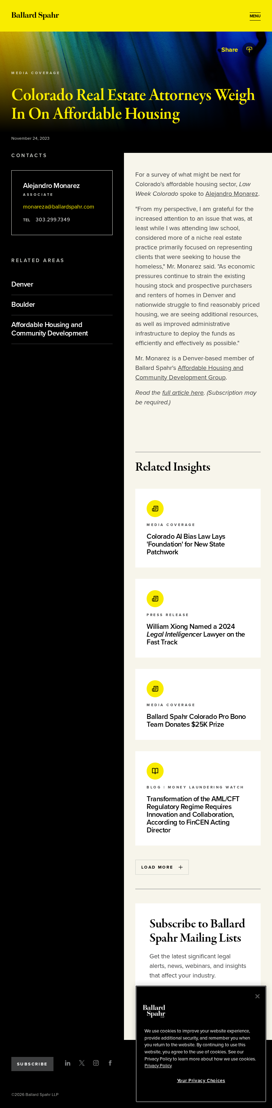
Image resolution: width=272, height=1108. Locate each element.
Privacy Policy (158, 1066)
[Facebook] (110, 1063)
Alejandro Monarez (231, 194)
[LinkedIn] (67, 1063)
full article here (183, 393)
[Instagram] (96, 1063)
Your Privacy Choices (201, 1081)
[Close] (257, 996)
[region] (201, 1044)
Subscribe (32, 1064)
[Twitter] (81, 1063)
